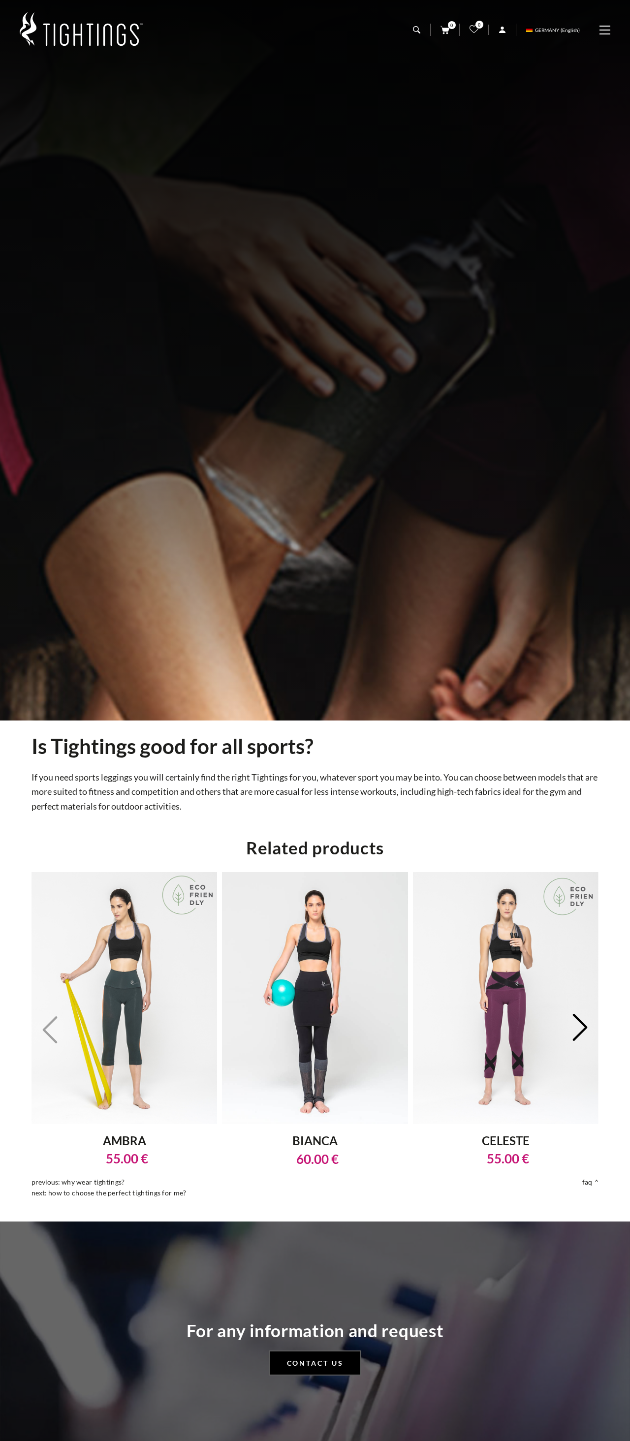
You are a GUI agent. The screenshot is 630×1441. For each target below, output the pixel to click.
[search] (416, 30)
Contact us (315, 1363)
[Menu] (610, 30)
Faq (587, 1182)
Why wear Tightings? (93, 1182)
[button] (580, 1028)
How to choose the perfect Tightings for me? (117, 1193)
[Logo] (81, 30)
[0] (445, 30)
